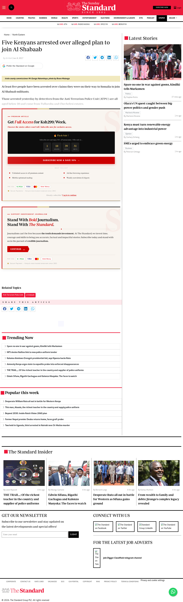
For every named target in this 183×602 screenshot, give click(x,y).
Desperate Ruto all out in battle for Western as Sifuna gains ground (113, 499)
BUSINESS (43, 18)
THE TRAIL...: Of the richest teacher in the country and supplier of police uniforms (21, 499)
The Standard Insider (30, 451)
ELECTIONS (105, 18)
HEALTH (65, 18)
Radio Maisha (82, 24)
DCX (62, 582)
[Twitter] (126, 526)
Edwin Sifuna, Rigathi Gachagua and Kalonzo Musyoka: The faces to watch (67, 499)
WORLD (54, 18)
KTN (141, 18)
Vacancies (52, 582)
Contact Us (25, 582)
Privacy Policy (110, 582)
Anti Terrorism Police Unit (13, 295)
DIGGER (172, 18)
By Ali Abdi (7, 58)
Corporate (11, 582)
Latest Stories (143, 38)
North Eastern (18, 35)
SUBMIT (73, 534)
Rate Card (39, 582)
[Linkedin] (148, 526)
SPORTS (75, 18)
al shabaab (30, 295)
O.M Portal (73, 582)
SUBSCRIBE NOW (162, 7)
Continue (17, 249)
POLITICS (31, 18)
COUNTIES (20, 18)
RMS (98, 582)
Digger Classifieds (115, 558)
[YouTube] (170, 526)
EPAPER (162, 18)
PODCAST (150, 18)
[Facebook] (104, 526)
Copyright (87, 582)
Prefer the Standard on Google (20, 66)
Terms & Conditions (130, 582)
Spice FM (102, 24)
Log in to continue (69, 195)
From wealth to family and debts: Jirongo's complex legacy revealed (158, 499)
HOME (9, 18)
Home (6, 35)
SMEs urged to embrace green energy (148, 143)
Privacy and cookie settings (153, 580)
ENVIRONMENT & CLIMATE (124, 18)
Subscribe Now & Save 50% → (61, 160)
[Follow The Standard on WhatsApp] (173, 592)
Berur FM (120, 24)
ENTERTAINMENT (89, 18)
